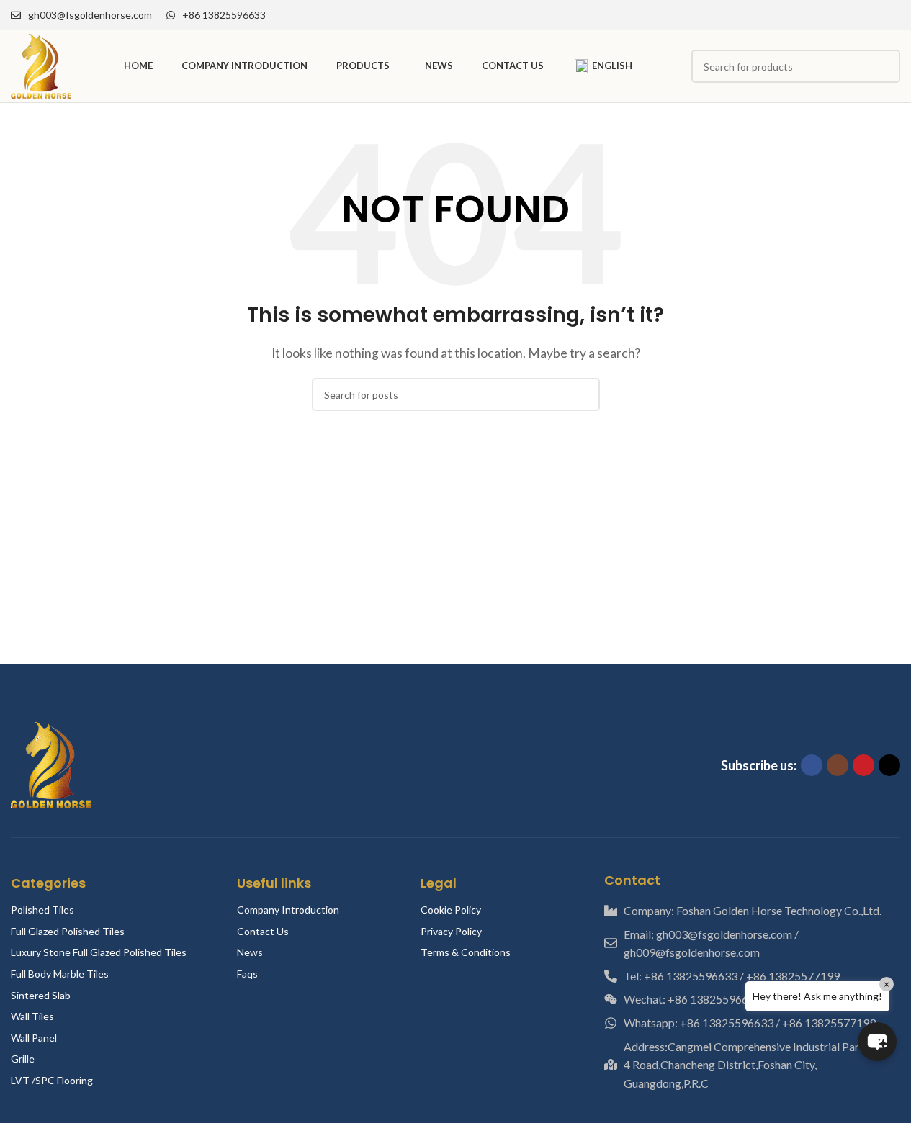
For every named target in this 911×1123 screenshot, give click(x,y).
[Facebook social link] (839, 15)
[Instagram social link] (857, 15)
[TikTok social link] (891, 15)
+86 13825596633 (224, 15)
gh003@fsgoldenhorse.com (90, 15)
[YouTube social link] (874, 15)
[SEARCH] (583, 394)
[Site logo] (41, 64)
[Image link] (51, 763)
